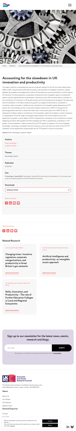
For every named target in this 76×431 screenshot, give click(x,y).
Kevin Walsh (24, 283)
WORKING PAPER (12, 190)
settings (12, 426)
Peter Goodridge (10, 143)
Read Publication (12, 273)
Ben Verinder (16, 283)
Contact (5, 414)
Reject (50, 425)
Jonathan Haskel (10, 146)
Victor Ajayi (9, 248)
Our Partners (6, 402)
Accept (50, 421)
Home (4, 66)
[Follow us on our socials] (67, 426)
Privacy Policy (57, 353)
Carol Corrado (46, 248)
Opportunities (7, 406)
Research (13, 66)
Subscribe (5, 417)
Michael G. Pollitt (18, 248)
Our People (6, 399)
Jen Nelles (8, 283)
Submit (62, 348)
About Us (5, 396)
